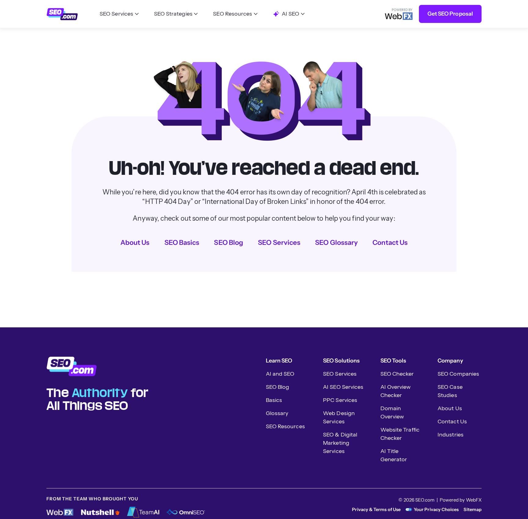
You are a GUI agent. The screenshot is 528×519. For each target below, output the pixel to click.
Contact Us (390, 242)
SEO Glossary (336, 242)
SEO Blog (228, 242)
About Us (135, 242)
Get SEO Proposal (450, 13)
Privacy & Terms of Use (376, 509)
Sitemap (473, 509)
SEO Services (279, 242)
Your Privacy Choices (436, 509)
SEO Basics (182, 242)
